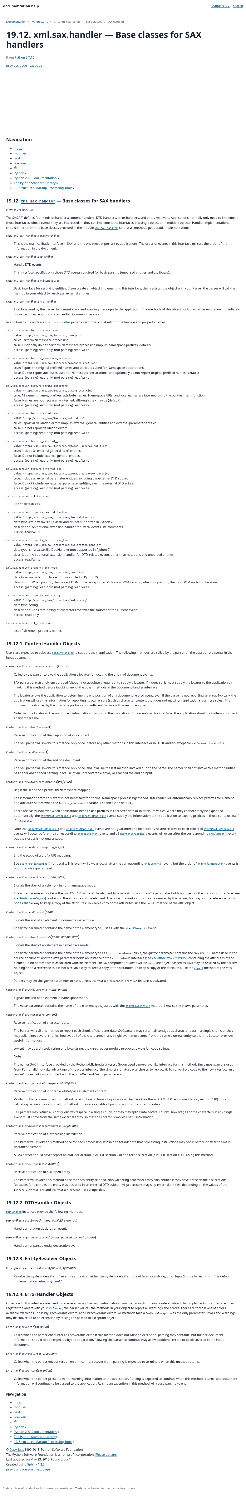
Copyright (16, 1449)
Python (19, 173)
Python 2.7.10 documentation (35, 178)
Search (238, 6)
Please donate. (106, 1454)
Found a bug (60, 1459)
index (18, 148)
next (17, 158)
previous (20, 163)
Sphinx (32, 1464)
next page (35, 65)
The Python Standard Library (35, 183)
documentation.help (21, 5)
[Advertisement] (123, 102)
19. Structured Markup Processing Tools (43, 188)
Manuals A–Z (220, 6)
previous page (16, 65)
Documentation (16, 21)
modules (20, 153)
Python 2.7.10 (39, 21)
